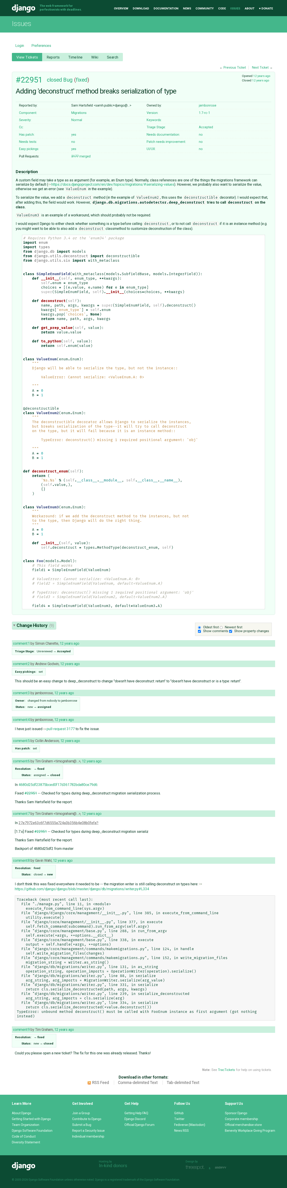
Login (19, 46)
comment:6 (21, 761)
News (187, 8)
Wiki (94, 57)
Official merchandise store (243, 1125)
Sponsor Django (236, 1113)
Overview (121, 8)
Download (141, 8)
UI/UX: (151, 149)
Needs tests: (28, 142)
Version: (152, 113)
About (249, 8)
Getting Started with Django (31, 1119)
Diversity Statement (26, 1142)
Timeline (75, 57)
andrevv (225, 1167)
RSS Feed (100, 1082)
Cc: (21, 127)
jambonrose (207, 105)
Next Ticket (260, 68)
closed (54, 80)
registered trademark (123, 1179)
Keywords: (154, 120)
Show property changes (251, 631)
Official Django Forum (139, 1125)
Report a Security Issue (88, 1130)
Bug (68, 80)
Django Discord (135, 1119)
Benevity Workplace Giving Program (250, 1130)
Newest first (233, 627)
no (201, 135)
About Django (21, 1113)
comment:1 (21, 643)
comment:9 (21, 1029)
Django (23, 8)
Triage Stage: (156, 127)
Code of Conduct (24, 1136)
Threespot (196, 1167)
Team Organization (25, 1125)
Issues (235, 8)
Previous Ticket (235, 68)
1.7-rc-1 (204, 113)
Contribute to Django (86, 1119)
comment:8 (21, 860)
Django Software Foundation (32, 1130)
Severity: (25, 120)
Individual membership (88, 1136)
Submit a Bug (81, 1125)
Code (222, 8)
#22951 (29, 79)
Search (112, 57)
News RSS (181, 1130)
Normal (76, 120)
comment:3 (21, 693)
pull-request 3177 (61, 729)
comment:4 (21, 720)
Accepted (206, 127)
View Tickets (27, 57)
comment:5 (21, 741)
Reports (53, 57)
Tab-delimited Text (183, 1082)
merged (81, 156)
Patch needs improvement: (166, 142)
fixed (81, 80)
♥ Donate (266, 8)
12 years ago (261, 76)
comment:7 (21, 814)
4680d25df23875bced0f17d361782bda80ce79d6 (58, 785)
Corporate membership (241, 1119)
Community (205, 8)
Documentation (166, 8)
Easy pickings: (29, 149)
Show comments (215, 631)
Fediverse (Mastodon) (189, 1125)
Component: (28, 113)
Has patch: (27, 135)
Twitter (179, 1119)
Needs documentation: (163, 135)
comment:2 (21, 664)
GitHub (179, 1113)
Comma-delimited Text (138, 1082)
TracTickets (226, 1070)
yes (73, 135)
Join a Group (81, 1113)
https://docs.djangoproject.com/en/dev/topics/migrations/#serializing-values (112, 184)
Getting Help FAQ (136, 1113)
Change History (35, 625)
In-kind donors (113, 1165)
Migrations (79, 113)
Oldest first (211, 627)
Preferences (41, 46)
